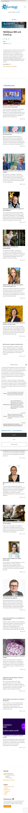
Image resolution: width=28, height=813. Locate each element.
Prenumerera (7, 791)
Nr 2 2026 (18, 12)
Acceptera (14, 434)
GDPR (6, 794)
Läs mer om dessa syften (17, 430)
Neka (14, 439)
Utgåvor (6, 788)
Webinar (5, 43)
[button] (26, 364)
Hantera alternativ (14, 444)
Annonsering (7, 789)
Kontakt (6, 792)
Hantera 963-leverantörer (6, 430)
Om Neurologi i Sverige (9, 786)
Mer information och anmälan (10, 66)
